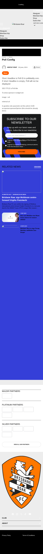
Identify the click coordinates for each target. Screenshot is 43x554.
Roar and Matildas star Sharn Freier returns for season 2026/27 (30, 217)
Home (4, 57)
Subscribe (21, 151)
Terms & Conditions (28, 535)
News (10, 57)
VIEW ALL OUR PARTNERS (21, 444)
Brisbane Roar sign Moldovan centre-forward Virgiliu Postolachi (19, 198)
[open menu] (1, 24)
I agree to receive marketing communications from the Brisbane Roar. (22, 145)
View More (37, 166)
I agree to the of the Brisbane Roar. (21, 141)
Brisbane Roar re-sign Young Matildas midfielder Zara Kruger (30, 230)
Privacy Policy (21, 140)
